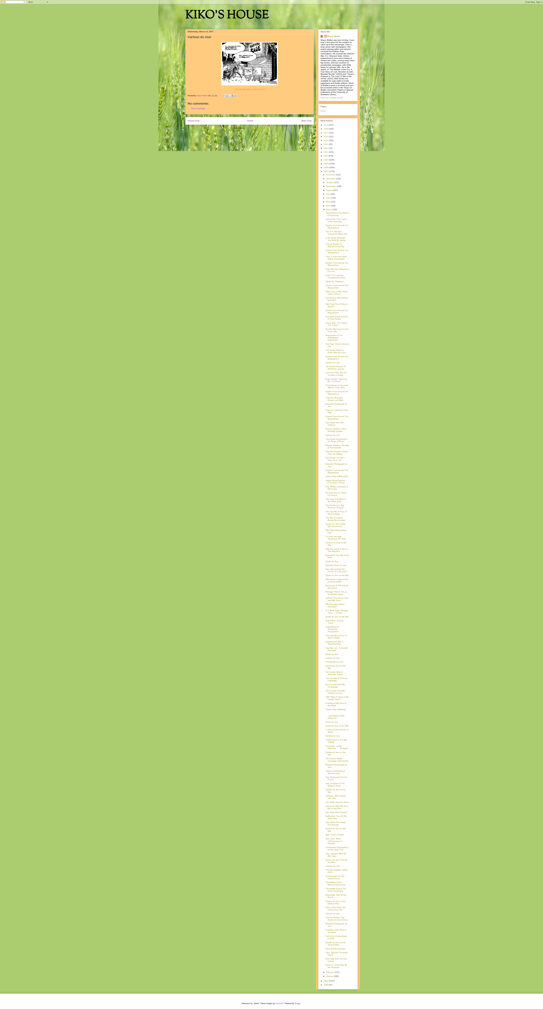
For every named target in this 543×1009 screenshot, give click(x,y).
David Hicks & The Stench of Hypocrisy (337, 214)
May (328, 202)
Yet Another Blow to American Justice (334, 673)
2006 (326, 981)
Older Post (306, 121)
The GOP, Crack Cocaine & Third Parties (337, 317)
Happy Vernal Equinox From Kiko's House (335, 481)
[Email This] (224, 95)
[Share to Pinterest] (235, 95)
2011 (326, 156)
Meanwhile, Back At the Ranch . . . (336, 896)
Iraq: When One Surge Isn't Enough (336, 823)
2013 (326, 148)
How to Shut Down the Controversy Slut (335, 908)
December (331, 175)
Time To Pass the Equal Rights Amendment (336, 257)
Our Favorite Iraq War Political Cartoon (335, 692)
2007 (326, 171)
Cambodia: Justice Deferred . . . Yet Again (337, 747)
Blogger (298, 1003)
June (328, 198)
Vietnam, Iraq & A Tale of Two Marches (336, 550)
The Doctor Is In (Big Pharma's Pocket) (335, 506)
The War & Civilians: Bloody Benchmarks (335, 519)
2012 (326, 152)
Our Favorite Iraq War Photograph (335, 685)
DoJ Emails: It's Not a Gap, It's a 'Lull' (335, 459)
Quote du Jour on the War (337, 575)
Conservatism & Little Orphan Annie (335, 877)
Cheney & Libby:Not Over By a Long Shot (337, 807)
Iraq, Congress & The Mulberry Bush (335, 784)
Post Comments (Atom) (255, 128)
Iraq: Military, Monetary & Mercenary (337, 487)
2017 (326, 133)
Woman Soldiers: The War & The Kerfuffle (337, 446)
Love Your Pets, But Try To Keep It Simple (336, 374)
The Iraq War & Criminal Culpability (336, 679)
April (328, 206)
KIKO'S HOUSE (227, 15)
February (330, 972)
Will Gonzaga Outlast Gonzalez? (335, 605)
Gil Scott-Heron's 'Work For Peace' (336, 494)
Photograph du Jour (334, 662)
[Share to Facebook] (232, 95)
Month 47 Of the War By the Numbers (336, 966)
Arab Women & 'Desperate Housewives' (332, 629)
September (331, 186)
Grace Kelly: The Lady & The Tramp (336, 324)
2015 (326, 140)
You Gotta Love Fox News (337, 802)
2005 (326, 985)
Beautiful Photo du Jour (336, 565)
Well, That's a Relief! (335, 835)
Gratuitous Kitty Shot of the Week (336, 704)
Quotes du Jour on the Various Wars (336, 902)
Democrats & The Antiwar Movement (337, 586)
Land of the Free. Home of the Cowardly (336, 220)
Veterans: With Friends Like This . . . (336, 797)
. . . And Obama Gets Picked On (335, 717)
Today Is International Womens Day (335, 772)
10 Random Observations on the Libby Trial (337, 848)
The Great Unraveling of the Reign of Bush (336, 440)
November (331, 178)
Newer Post (193, 121)
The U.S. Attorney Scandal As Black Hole (337, 232)
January (330, 976)
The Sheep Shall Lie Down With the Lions (336, 351)
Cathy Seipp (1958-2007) (337, 476)
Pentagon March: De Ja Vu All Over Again (336, 593)
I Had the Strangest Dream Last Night (334, 399)
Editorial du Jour (333, 736)
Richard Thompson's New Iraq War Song (337, 599)
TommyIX (279, 1003)
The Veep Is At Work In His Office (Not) (336, 500)
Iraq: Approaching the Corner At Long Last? (336, 570)
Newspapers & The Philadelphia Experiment (334, 337)
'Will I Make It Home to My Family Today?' (337, 698)
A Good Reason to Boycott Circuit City (335, 245)
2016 (326, 136)
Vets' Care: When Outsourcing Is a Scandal (334, 841)
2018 (326, 129)
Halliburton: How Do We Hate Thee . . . (336, 817)
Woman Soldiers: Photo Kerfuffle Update (336, 430)
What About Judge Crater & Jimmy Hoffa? (337, 580)
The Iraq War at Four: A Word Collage (336, 512)
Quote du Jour (332, 561)
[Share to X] (230, 95)
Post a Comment (198, 108)
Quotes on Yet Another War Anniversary (336, 525)
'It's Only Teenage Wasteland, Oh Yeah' (336, 537)
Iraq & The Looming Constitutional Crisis (335, 276)
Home (250, 121)
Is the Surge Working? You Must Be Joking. (336, 239)
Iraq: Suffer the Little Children (335, 423)
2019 (326, 125)
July (328, 194)
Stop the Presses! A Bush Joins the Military (337, 452)
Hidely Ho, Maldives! (335, 281)
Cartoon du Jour (333, 362)
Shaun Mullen (334, 36)
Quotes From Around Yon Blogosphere (337, 226)
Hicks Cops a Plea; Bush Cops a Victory (336, 292)
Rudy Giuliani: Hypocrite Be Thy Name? (336, 380)
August (329, 190)
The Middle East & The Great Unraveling (336, 890)
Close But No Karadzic (336, 949)
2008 (326, 167)
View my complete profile (332, 98)
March (329, 209)
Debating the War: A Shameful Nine (334, 643)
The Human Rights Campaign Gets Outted (337, 759)
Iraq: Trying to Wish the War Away (336, 854)
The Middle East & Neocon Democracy (335, 883)
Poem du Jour (332, 722)
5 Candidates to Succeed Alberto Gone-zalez (337, 386)
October (330, 182)
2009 (326, 163)
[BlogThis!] (227, 95)
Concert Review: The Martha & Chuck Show (337, 918)
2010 (326, 160)
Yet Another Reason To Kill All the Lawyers (336, 367)
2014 (326, 144)
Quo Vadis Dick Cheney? (337, 812)
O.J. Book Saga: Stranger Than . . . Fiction (337, 611)
